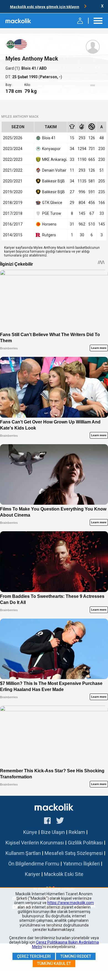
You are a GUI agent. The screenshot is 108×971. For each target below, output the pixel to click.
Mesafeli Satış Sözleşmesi (74, 853)
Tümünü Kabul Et (54, 963)
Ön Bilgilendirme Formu (33, 864)
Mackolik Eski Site (63, 874)
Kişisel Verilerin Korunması (35, 843)
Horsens (49, 224)
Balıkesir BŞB (53, 181)
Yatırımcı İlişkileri (81, 864)
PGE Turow (51, 213)
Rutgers (49, 235)
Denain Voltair (53, 170)
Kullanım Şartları (23, 853)
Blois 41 (29, 68)
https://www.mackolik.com (70, 903)
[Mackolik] (18, 20)
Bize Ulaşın (53, 832)
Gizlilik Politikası (85, 843)
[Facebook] (47, 821)
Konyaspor (51, 148)
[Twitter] (60, 821)
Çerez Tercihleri (34, 956)
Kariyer (32, 874)
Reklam (77, 832)
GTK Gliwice (52, 202)
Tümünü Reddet (75, 956)
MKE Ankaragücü (53, 159)
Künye (30, 832)
